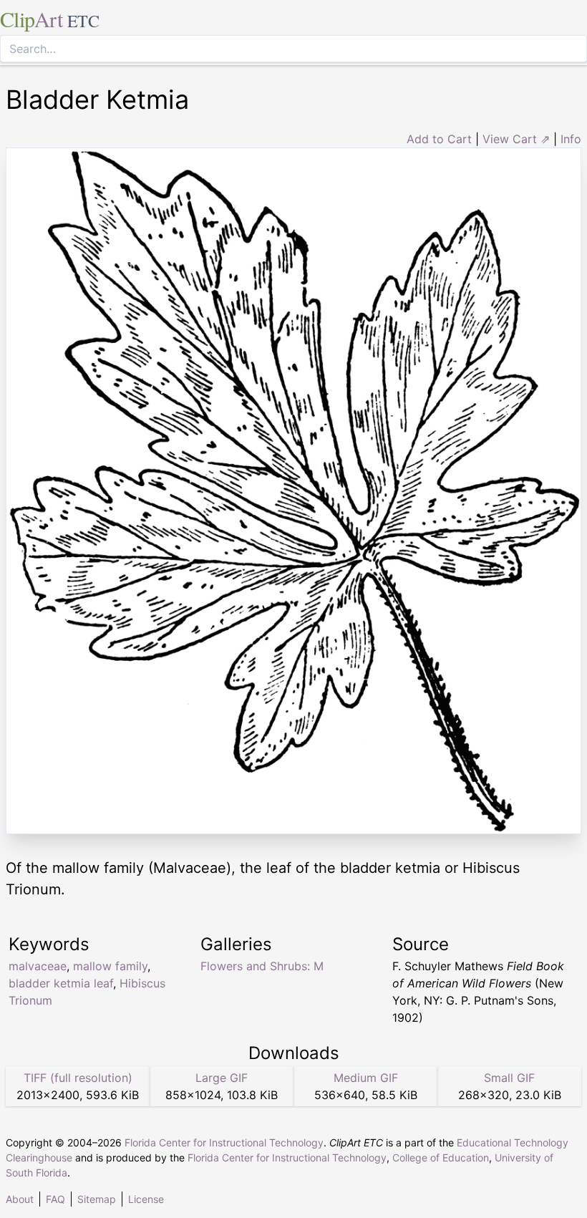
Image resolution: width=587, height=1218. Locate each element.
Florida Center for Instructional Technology (224, 1142)
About (20, 1199)
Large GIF (221, 1077)
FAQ (55, 1199)
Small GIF (509, 1077)
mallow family (110, 966)
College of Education (440, 1157)
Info (571, 139)
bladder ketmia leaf (61, 983)
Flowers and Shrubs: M (262, 966)
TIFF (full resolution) (78, 1077)
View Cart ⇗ (516, 139)
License (146, 1199)
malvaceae (38, 966)
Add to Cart (439, 139)
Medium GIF (366, 1077)
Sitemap (96, 1199)
